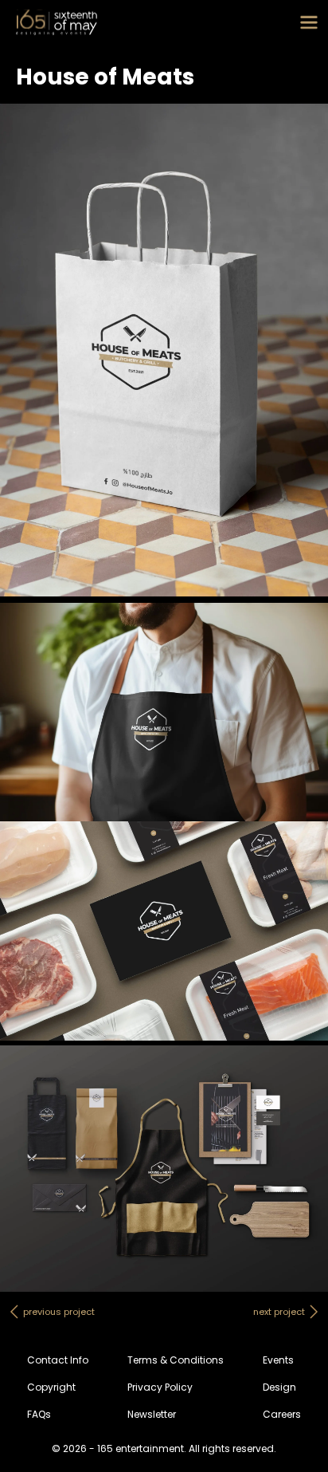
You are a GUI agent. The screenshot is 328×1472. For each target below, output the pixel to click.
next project (279, 1311)
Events (278, 1360)
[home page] (56, 22)
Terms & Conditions (175, 1360)
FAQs (39, 1414)
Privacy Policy (160, 1387)
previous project (59, 1311)
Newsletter (151, 1414)
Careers (282, 1414)
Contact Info (57, 1360)
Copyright (51, 1387)
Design (279, 1387)
